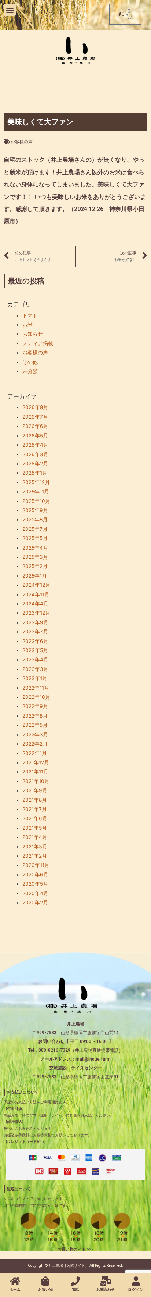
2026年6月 (35, 426)
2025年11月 (35, 491)
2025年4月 (35, 548)
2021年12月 (35, 762)
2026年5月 (35, 436)
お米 (27, 325)
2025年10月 (36, 501)
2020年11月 (35, 865)
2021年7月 (34, 809)
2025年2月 (35, 566)
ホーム (15, 1289)
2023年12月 (36, 613)
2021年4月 (34, 837)
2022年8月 (35, 716)
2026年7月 (35, 417)
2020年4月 (35, 893)
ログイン (136, 1289)
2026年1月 (34, 473)
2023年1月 (34, 678)
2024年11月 (35, 594)
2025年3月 (35, 557)
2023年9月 (35, 622)
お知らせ (32, 334)
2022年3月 (35, 734)
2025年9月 (35, 510)
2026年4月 (35, 445)
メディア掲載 (37, 343)
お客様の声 (22, 141)
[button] (10, 10)
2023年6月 (35, 641)
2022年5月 (35, 725)
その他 (30, 362)
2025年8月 (35, 519)
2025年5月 (35, 538)
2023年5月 (35, 650)
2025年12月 (36, 482)
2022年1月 (34, 753)
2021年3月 (34, 847)
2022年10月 (36, 697)
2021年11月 (35, 772)
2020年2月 (35, 902)
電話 (75, 1289)
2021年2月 (34, 856)
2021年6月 (34, 818)
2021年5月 (34, 828)
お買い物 (45, 1289)
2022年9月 (35, 706)
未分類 (30, 371)
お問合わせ (105, 1289)
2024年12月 (36, 585)
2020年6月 (35, 875)
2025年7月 (35, 529)
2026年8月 (35, 407)
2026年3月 (35, 454)
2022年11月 (35, 688)
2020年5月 (35, 884)
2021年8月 (34, 800)
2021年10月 (35, 781)
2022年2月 (35, 744)
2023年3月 (35, 669)
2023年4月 (35, 659)
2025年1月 (34, 576)
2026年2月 (35, 464)
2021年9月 (34, 790)
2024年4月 (35, 604)
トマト (30, 315)
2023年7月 (35, 632)
